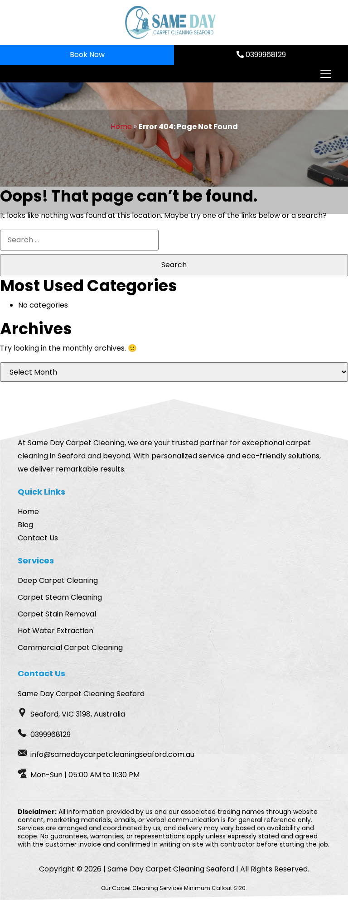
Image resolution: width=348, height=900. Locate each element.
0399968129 (265, 54)
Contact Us (38, 538)
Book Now (87, 54)
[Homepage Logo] (170, 22)
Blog (25, 525)
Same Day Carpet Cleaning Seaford (170, 869)
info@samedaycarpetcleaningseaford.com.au (112, 754)
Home (121, 126)
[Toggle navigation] (325, 73)
